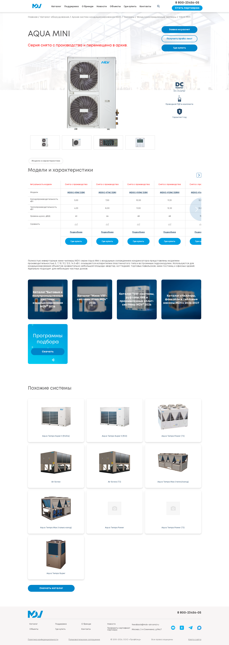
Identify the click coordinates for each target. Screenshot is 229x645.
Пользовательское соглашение (84, 639)
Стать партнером (187, 8)
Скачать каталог (51, 588)
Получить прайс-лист (179, 39)
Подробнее (76, 232)
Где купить (130, 6)
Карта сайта (194, 639)
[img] (48, 299)
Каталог (56, 6)
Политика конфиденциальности (43, 639)
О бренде (87, 6)
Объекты (115, 6)
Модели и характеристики (46, 161)
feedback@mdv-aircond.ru (145, 625)
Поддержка (71, 6)
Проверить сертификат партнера (118, 629)
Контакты (145, 6)
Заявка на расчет (179, 30)
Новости (102, 6)
